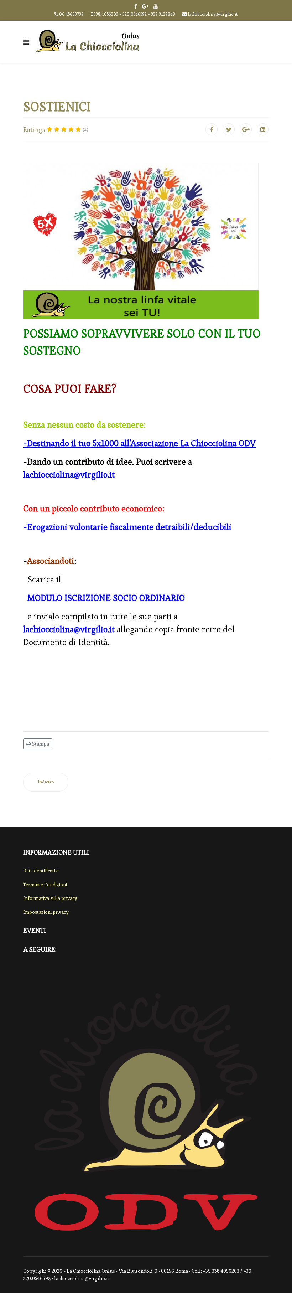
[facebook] (135, 6)
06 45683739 (71, 14)
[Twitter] (229, 129)
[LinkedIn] (263, 129)
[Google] (42, 969)
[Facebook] (211, 129)
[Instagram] (68, 969)
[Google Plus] (145, 6)
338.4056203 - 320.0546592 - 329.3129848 (134, 14)
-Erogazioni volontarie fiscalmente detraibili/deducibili (127, 526)
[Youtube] (155, 6)
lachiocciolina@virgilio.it (213, 14)
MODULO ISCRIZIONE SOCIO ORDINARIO (106, 597)
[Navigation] (26, 42)
